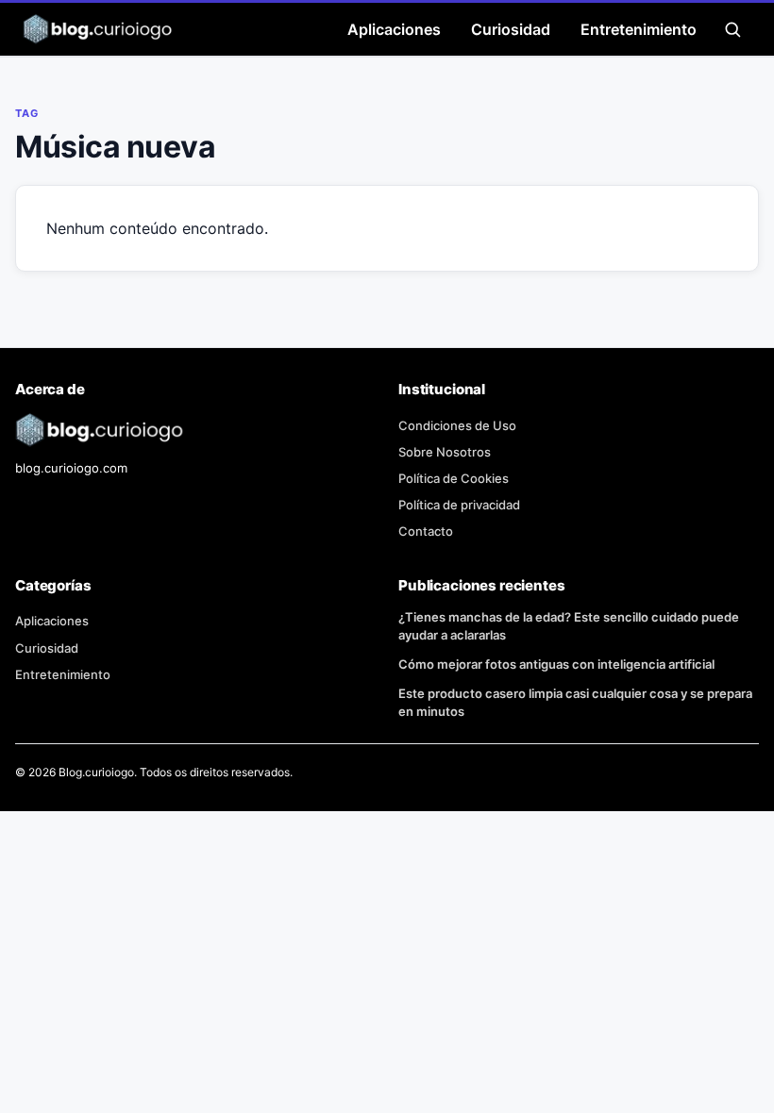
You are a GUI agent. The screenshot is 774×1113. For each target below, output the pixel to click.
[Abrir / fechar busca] (732, 29)
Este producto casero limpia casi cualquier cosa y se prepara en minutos (575, 702)
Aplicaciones (394, 29)
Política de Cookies (453, 478)
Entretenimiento (638, 29)
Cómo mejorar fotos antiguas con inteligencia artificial (556, 664)
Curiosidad (510, 29)
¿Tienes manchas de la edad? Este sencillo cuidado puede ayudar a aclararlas (568, 625)
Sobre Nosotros (444, 451)
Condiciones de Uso (457, 425)
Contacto (425, 531)
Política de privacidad (459, 504)
